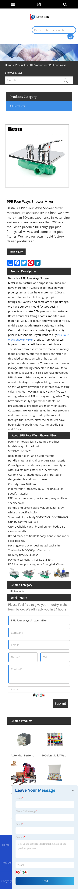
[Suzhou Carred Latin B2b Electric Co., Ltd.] (39, 16)
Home (5, 845)
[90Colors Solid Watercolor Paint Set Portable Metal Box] (54, 738)
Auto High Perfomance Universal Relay (24, 755)
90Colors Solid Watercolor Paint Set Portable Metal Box (55, 755)
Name (19, 798)
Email (19, 824)
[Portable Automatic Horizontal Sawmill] (23, 772)
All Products (37, 65)
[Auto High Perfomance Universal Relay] (23, 738)
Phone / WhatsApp (26, 811)
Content (20, 837)
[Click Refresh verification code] (39, 695)
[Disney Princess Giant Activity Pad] (54, 772)
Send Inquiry (16, 251)
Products (21, 65)
